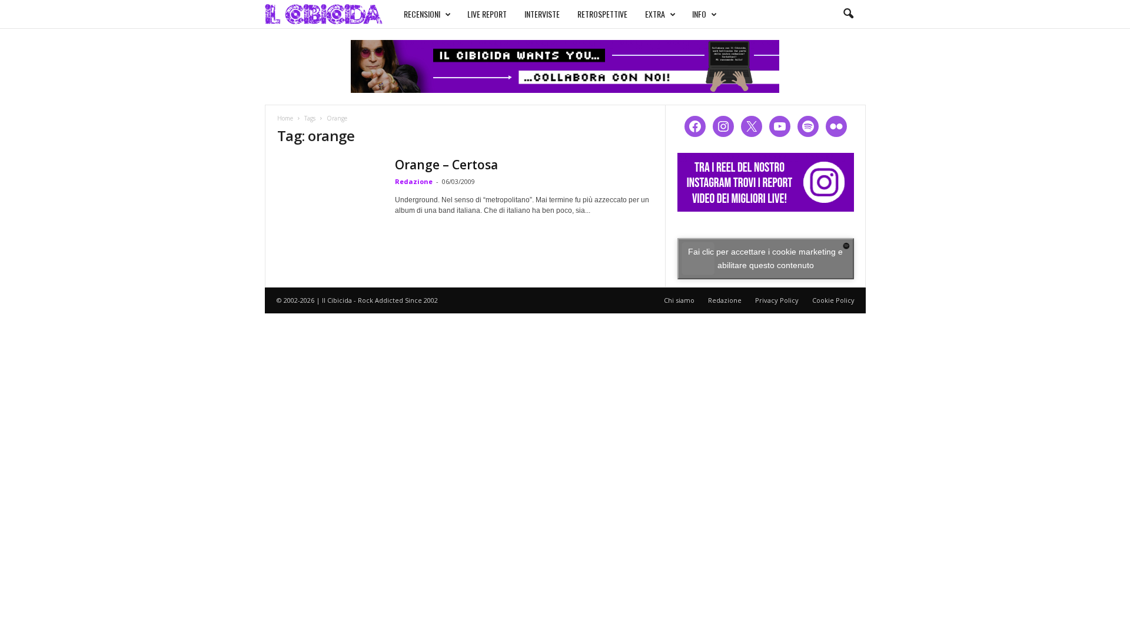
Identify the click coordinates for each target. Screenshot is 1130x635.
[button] (848, 14)
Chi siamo (679, 300)
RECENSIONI (422, 14)
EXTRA (655, 14)
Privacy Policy (777, 300)
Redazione (414, 181)
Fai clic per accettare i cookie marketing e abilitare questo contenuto (765, 258)
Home (285, 118)
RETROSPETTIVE (602, 14)
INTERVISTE (542, 14)
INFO (699, 14)
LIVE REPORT (487, 14)
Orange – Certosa (446, 164)
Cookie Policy (833, 300)
